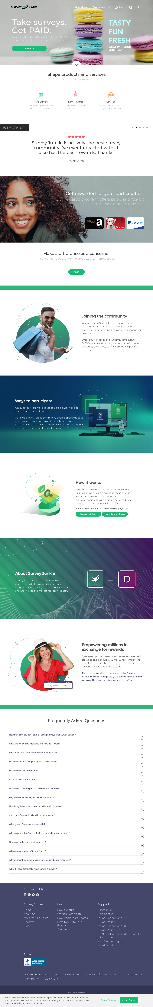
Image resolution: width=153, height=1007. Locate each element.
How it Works (65, 909)
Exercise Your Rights (110, 941)
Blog (27, 926)
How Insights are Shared (115, 514)
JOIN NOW (29, 48)
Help (121, 7)
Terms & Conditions (110, 918)
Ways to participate (88, 514)
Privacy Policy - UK (109, 930)
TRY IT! (76, 272)
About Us (29, 914)
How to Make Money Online (103, 974)
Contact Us (104, 909)
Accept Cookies (128, 1000)
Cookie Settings (108, 1000)
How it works (78, 7)
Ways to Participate (69, 914)
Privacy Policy (106, 922)
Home (27, 909)
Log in (137, 7)
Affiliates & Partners (36, 918)
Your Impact (64, 929)
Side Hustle (52, 978)
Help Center (105, 914)
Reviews (29, 922)
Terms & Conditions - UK (113, 926)
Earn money (99, 7)
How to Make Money (67, 974)
